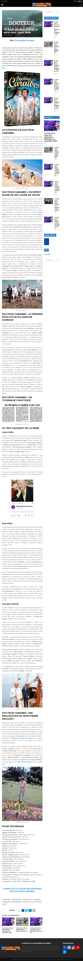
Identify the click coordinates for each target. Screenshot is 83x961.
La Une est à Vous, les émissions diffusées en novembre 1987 (7, 930)
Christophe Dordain (24, 40)
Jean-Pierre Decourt (16, 901)
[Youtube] (78, 947)
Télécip (4, 904)
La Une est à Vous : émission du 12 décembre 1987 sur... (57, 222)
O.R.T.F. (31, 901)
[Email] (64, 952)
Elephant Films (12, 61)
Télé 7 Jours (38, 901)
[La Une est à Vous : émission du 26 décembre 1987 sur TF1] (48, 63)
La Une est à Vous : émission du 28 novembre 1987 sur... (56, 187)
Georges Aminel (6, 901)
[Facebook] (64, 947)
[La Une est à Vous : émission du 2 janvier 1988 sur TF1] (48, 44)
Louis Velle (25, 901)
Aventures (6, 26)
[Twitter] (69, 947)
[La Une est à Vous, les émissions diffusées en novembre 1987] (48, 24)
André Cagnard (6, 899)
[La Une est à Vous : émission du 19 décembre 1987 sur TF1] (48, 82)
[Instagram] (73, 947)
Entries (47, 254)
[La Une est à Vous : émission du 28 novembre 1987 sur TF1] (48, 184)
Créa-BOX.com (68, 959)
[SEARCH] (58, 11)
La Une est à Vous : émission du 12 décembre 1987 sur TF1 (57, 103)
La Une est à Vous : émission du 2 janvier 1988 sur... (56, 153)
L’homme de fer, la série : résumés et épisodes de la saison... (56, 204)
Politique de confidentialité (45, 959)
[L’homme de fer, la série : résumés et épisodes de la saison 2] (48, 201)
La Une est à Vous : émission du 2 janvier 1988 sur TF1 (22, 929)
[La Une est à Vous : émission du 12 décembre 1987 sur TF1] (48, 100)
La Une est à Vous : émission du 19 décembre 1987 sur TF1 (57, 85)
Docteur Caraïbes (27, 899)
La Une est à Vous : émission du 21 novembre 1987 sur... (56, 170)
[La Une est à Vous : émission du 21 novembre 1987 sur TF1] (48, 167)
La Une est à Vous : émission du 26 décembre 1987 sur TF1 (36, 930)
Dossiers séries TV (12, 26)
